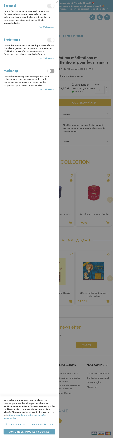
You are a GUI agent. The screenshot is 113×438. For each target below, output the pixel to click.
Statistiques (50, 40)
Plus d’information (46, 27)
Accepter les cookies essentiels (29, 424)
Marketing (50, 71)
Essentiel (50, 6)
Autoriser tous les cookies (29, 431)
